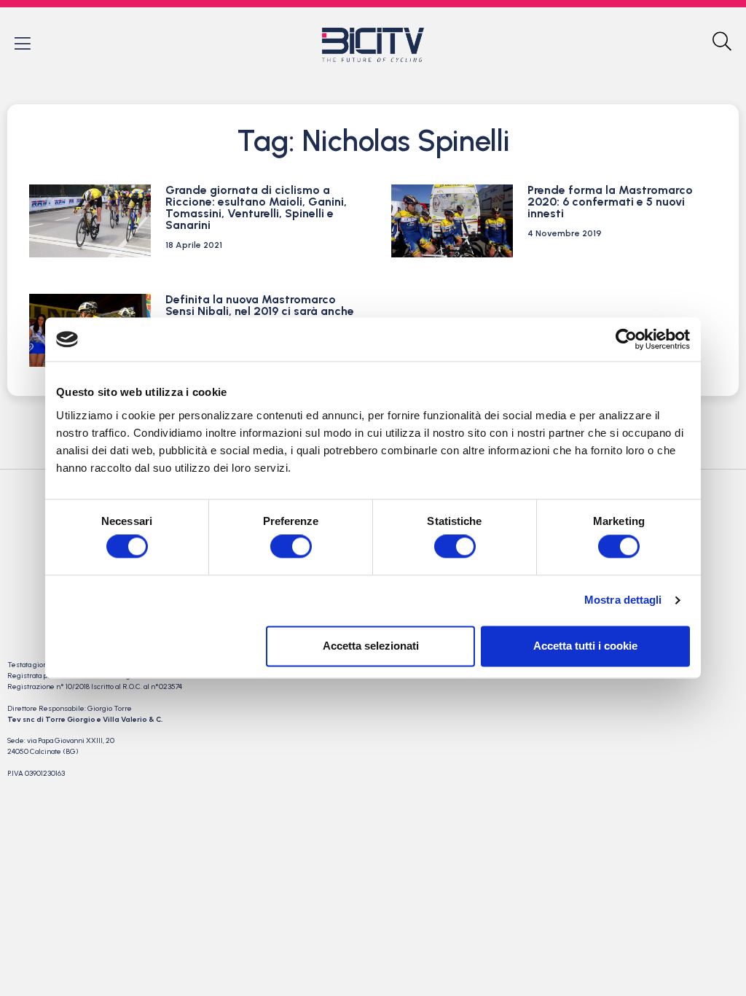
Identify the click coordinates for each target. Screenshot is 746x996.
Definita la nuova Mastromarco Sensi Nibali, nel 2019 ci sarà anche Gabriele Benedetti (259, 311)
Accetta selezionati (371, 645)
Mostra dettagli (623, 600)
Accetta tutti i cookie (585, 645)
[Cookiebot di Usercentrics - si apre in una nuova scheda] (626, 339)
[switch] (291, 547)
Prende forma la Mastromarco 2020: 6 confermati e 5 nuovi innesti (610, 201)
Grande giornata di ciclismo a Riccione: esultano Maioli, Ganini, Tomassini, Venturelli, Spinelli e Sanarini (256, 207)
